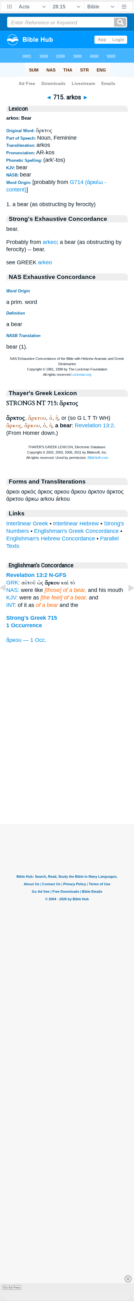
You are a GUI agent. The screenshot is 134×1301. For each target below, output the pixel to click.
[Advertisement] (67, 785)
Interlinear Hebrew (76, 523)
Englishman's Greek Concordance (76, 531)
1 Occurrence (24, 625)
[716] (126, 602)
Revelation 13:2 (94, 425)
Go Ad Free (11, 1287)
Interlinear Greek (27, 523)
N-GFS (57, 575)
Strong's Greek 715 (31, 618)
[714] (8, 602)
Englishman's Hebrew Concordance (50, 538)
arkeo (50, 242)
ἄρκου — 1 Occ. (26, 640)
